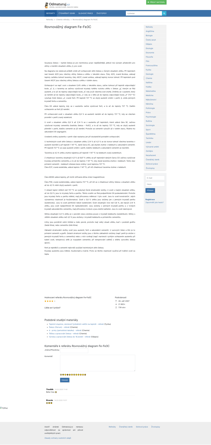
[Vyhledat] (164, 13)
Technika (149, 138)
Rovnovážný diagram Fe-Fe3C (85, 19)
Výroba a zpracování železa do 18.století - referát (69, 337)
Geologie (149, 74)
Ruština (149, 121)
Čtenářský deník (67, 13)
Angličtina (150, 31)
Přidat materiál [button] (157, 2)
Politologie (150, 108)
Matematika (151, 91)
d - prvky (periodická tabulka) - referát (65, 330)
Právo (148, 112)
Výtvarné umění (152, 147)
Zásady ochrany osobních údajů (58, 438)
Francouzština (151, 65)
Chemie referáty (63, 19)
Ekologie (149, 48)
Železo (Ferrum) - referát (59, 327)
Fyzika (148, 70)
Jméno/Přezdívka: (51, 350)
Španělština (150, 134)
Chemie (149, 78)
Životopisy (101, 13)
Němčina (149, 104)
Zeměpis (149, 151)
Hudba (148, 87)
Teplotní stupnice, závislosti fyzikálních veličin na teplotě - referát (76, 324)
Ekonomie (150, 53)
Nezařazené (151, 155)
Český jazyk (151, 40)
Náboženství (151, 100)
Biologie (149, 35)
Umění (148, 142)
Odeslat (65, 380)
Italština (149, 82)
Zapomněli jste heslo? (155, 202)
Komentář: (49, 356)
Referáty (50, 13)
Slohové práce (85, 13)
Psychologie (151, 117)
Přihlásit (150, 190)
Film (147, 61)
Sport (148, 129)
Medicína (149, 95)
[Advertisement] (63, 45)
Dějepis (149, 44)
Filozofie (149, 57)
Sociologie (150, 125)
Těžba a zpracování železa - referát (64, 333)
